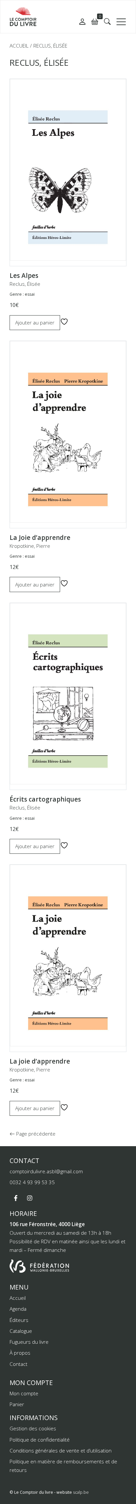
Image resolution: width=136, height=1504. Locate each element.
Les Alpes (24, 275)
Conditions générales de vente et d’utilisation (61, 1450)
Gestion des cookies (33, 1428)
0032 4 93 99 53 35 (32, 1182)
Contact (18, 1364)
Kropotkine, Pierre (30, 546)
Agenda (18, 1308)
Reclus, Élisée (25, 284)
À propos (20, 1352)
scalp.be (81, 1492)
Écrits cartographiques (45, 799)
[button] (107, 21)
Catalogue (21, 1331)
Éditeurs (19, 1320)
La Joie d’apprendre (40, 537)
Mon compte (24, 1393)
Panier (17, 1404)
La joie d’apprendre (40, 1061)
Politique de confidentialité (40, 1439)
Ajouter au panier (34, 322)
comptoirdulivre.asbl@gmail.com (46, 1171)
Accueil (19, 45)
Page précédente (35, 1133)
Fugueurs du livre (29, 1341)
